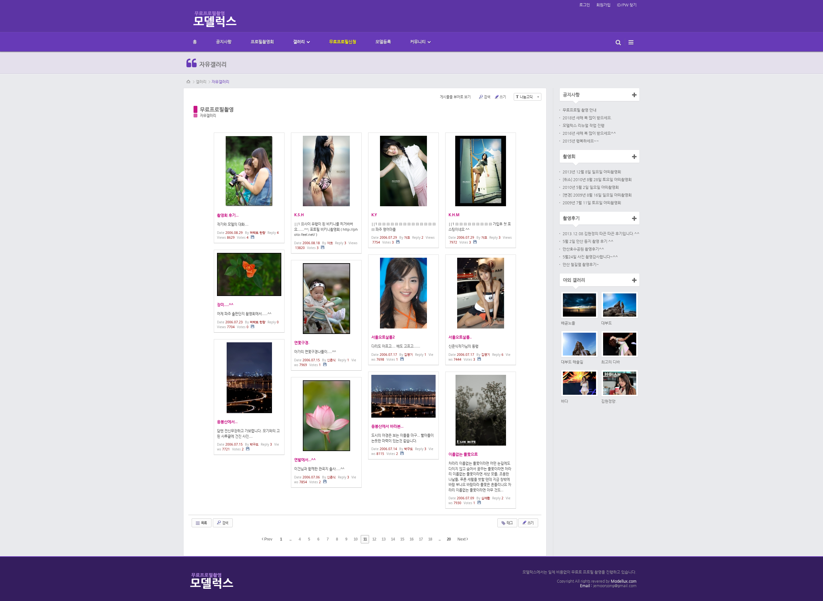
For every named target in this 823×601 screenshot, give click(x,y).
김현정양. (609, 401)
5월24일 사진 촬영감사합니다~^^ (590, 256)
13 (383, 539)
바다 (564, 401)
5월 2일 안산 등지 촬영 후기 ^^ (588, 241)
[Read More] (249, 188)
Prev (267, 539)
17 (421, 539)
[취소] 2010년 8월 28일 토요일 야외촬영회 (597, 179)
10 (355, 539)
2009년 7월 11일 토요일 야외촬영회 (592, 202)
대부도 (606, 323)
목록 (203, 522)
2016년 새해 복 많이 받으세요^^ (589, 133)
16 (411, 539)
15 (402, 539)
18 (430, 539)
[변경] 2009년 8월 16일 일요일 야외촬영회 (597, 195)
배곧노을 (568, 323)
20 (449, 539)
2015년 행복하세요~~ (581, 141)
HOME (189, 82)
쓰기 (503, 96)
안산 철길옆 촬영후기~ (581, 264)
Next (461, 539)
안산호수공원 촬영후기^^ (583, 249)
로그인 (584, 5)
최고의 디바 (610, 362)
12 (374, 539)
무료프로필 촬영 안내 (579, 110)
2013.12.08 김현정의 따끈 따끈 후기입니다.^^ (601, 233)
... (290, 539)
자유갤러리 (220, 81)
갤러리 (201, 81)
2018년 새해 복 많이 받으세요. (587, 118)
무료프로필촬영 (217, 109)
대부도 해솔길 (572, 362)
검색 (487, 96)
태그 (509, 522)
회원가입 (603, 5)
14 (393, 539)
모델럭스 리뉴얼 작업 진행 (583, 125)
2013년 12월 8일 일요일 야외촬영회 (592, 172)
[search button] (618, 41)
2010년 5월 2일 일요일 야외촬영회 (591, 187)
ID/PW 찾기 (627, 5)
